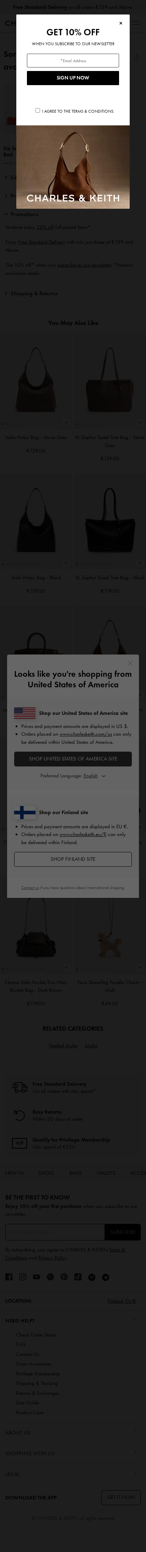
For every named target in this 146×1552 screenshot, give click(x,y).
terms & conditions (92, 111)
